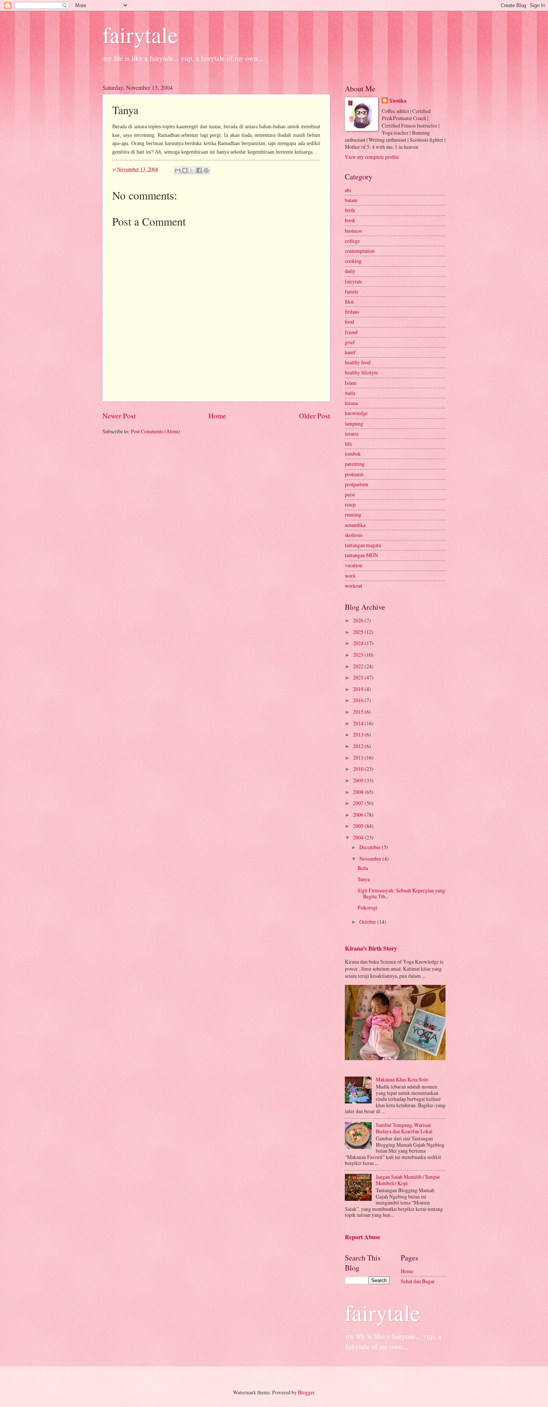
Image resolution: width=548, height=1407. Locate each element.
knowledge (356, 413)
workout (353, 585)
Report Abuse (362, 1236)
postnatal (354, 474)
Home (217, 415)
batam (351, 200)
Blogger (306, 1392)
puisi (350, 494)
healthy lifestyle (361, 372)
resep (350, 504)
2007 (359, 803)
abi (348, 190)
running (353, 514)
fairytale (140, 34)
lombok (353, 453)
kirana (351, 402)
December (370, 847)
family (352, 291)
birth (350, 210)
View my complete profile (372, 156)
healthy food (358, 362)
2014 (359, 723)
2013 (359, 734)
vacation (353, 565)
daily (350, 270)
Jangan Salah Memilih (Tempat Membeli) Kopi (408, 1180)
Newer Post (119, 415)
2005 (359, 825)
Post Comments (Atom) (155, 431)
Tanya (364, 879)
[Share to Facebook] (199, 170)
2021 (359, 677)
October (368, 921)
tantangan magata (363, 545)
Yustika (397, 100)
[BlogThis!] (185, 170)
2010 (359, 768)
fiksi (349, 301)
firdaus (352, 311)
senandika (355, 524)
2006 (359, 814)
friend (351, 332)
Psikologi (367, 907)
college (352, 240)
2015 (359, 711)
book (350, 220)
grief (350, 342)
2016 (359, 700)
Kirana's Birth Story (371, 948)
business (353, 230)
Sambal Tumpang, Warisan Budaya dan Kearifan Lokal (404, 1128)
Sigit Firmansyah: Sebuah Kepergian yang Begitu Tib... (401, 893)
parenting (355, 463)
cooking (353, 260)
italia (350, 392)
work (350, 575)
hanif (350, 352)
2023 (359, 654)
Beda (363, 867)
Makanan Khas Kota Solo (402, 1079)
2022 (359, 666)
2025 (359, 631)
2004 (359, 837)
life (348, 443)
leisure (352, 433)
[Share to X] (192, 170)
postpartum (356, 484)
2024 (359, 643)
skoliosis (354, 534)
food (349, 321)
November (370, 858)
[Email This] (178, 170)
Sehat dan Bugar (418, 1281)
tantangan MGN (361, 555)
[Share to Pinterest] (206, 170)
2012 (359, 746)
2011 (359, 757)
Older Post (314, 415)
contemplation (360, 250)
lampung (354, 423)
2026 (359, 620)
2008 (359, 791)
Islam (350, 382)
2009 (359, 780)
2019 (359, 688)
